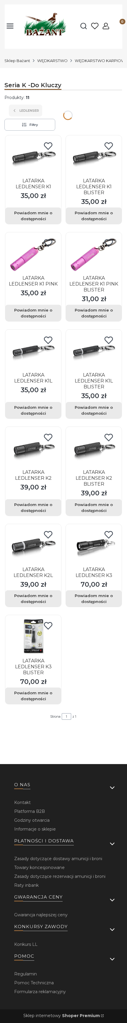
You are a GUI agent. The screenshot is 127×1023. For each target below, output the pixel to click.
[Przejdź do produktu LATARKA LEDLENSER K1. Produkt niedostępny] (33, 157)
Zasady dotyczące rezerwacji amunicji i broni (59, 876)
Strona (55, 716)
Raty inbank (26, 885)
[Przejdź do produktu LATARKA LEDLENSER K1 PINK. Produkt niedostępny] (33, 254)
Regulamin (25, 974)
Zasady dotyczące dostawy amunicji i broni (58, 858)
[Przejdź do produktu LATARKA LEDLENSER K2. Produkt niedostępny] (33, 448)
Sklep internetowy (61, 1015)
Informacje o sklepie (35, 829)
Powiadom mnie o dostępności (33, 215)
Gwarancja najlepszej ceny (41, 914)
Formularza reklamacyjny (40, 991)
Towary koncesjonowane (39, 867)
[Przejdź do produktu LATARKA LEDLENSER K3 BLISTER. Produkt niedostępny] (33, 637)
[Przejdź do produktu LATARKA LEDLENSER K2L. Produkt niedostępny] (33, 546)
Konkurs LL (26, 944)
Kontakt (22, 802)
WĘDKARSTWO (52, 60)
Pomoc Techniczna (34, 982)
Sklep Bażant (17, 60)
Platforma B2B (29, 811)
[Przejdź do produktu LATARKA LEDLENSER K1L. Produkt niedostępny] (33, 351)
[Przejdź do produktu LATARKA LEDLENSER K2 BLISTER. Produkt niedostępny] (94, 448)
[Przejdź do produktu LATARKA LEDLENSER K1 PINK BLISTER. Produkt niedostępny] (94, 254)
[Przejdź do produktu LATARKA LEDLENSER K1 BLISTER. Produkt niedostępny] (94, 157)
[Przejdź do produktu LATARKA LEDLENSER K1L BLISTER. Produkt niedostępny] (94, 351)
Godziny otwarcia (32, 820)
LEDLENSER (29, 110)
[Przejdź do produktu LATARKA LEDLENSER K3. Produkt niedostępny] (94, 546)
